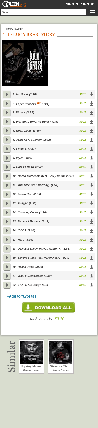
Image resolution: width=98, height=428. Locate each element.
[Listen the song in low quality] (6, 94)
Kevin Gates (31, 370)
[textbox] (43, 12)
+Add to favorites (21, 296)
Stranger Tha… (60, 366)
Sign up (87, 4)
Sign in (72, 4)
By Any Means (31, 366)
